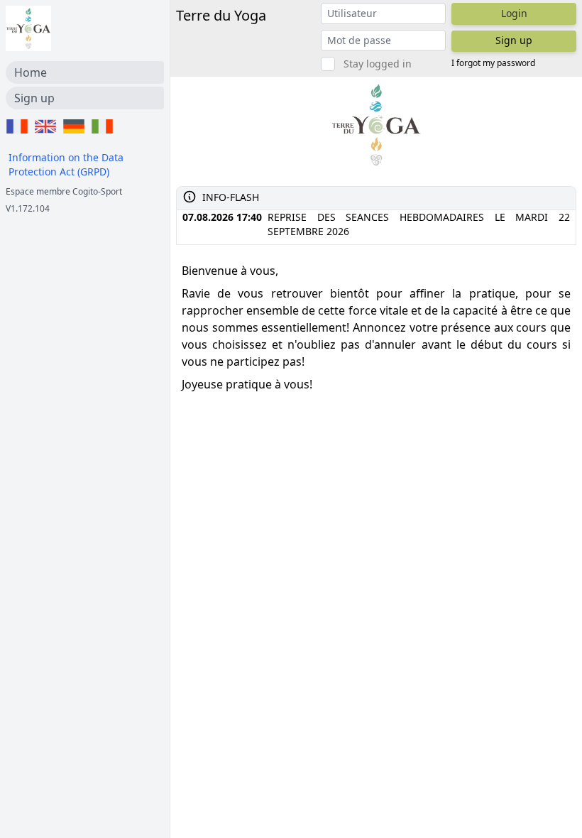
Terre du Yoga (221, 15)
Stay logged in (378, 63)
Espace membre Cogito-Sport (64, 191)
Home (30, 72)
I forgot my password (493, 63)
